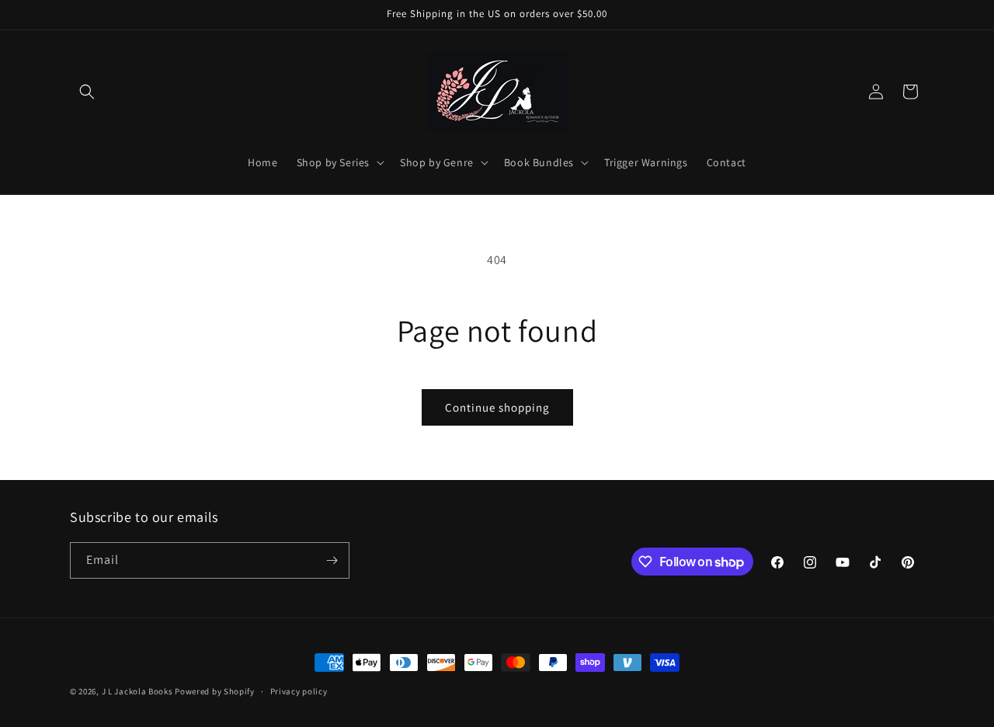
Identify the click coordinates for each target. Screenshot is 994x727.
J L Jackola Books (137, 691)
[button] (87, 92)
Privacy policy (299, 691)
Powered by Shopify (215, 691)
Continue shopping (497, 407)
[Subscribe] (332, 560)
